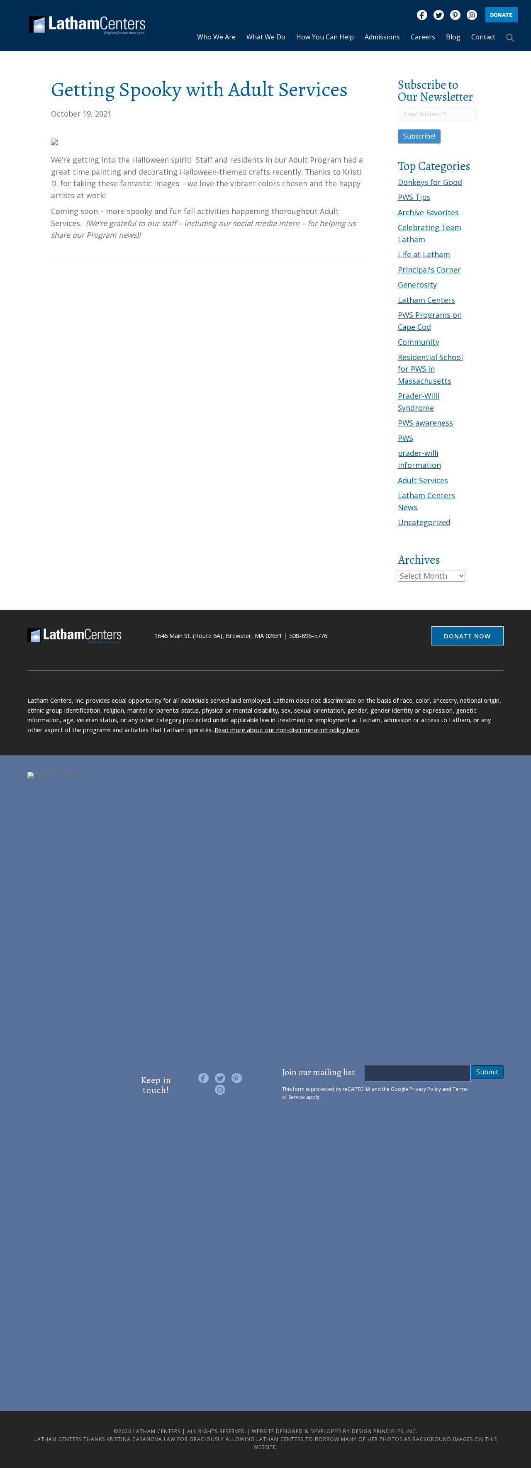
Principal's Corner (429, 270)
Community (418, 342)
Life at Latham (424, 254)
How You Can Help (325, 36)
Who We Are (216, 36)
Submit (487, 1071)
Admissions (382, 36)
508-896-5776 (308, 635)
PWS (405, 438)
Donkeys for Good (430, 182)
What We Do (265, 36)
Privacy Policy (425, 1089)
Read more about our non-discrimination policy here (286, 729)
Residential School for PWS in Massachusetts (430, 369)
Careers (423, 36)
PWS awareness (425, 423)
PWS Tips (414, 197)
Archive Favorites (428, 212)
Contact (483, 36)
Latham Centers (426, 300)
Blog (453, 36)
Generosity (417, 285)
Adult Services (423, 480)
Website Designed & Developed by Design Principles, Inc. (335, 1431)
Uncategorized (424, 522)
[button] (512, 37)
